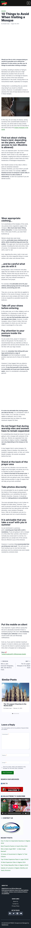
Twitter (3, 654)
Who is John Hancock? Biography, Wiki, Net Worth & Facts (7, 665)
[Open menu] (28, 3)
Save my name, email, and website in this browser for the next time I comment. (14, 767)
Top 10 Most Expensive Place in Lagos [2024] (14, 859)
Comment (5, 734)
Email (4, 762)
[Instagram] (17, 913)
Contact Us (15, 903)
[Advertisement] (15, 43)
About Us (15, 901)
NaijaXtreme (5, 924)
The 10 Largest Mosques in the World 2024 (23, 664)
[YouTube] (21, 913)
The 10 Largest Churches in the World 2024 (15, 705)
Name (4, 755)
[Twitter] (13, 913)
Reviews (3, 11)
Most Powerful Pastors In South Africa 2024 (14, 846)
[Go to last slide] (4, 697)
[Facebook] (10, 913)
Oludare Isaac (6, 23)
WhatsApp (18, 654)
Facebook (9, 654)
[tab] (12, 713)
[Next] (26, 697)
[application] (15, 806)
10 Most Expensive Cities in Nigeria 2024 (13, 862)
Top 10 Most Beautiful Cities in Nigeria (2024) (14, 865)
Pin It (13, 654)
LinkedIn (23, 654)
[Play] (3, 813)
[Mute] (26, 813)
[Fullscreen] (28, 813)
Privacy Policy (15, 906)
